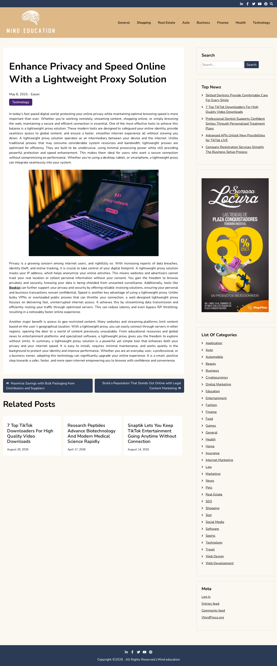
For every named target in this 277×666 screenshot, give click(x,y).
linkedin (241, 4)
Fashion (211, 405)
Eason (35, 94)
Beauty (211, 364)
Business (203, 22)
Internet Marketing (219, 460)
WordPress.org (213, 617)
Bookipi (14, 287)
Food (209, 419)
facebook (248, 4)
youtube (260, 4)
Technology (261, 22)
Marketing (213, 474)
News (210, 480)
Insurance (213, 453)
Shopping (144, 22)
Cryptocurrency (217, 377)
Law (209, 467)
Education (213, 391)
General (124, 22)
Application (214, 343)
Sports (210, 535)
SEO (209, 501)
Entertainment (216, 398)
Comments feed (213, 610)
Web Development (220, 563)
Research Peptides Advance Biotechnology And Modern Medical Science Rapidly (91, 433)
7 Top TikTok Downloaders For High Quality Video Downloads (30, 433)
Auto (186, 22)
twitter (254, 4)
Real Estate (166, 22)
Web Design (215, 556)
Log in (206, 597)
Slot (209, 515)
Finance (223, 22)
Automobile (214, 357)
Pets (209, 487)
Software (212, 529)
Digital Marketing (218, 384)
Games (211, 425)
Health (241, 22)
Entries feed (210, 603)
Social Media (215, 522)
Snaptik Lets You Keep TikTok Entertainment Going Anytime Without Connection (152, 433)
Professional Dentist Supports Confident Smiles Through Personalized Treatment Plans (235, 124)
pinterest (266, 4)
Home (210, 446)
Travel (210, 549)
